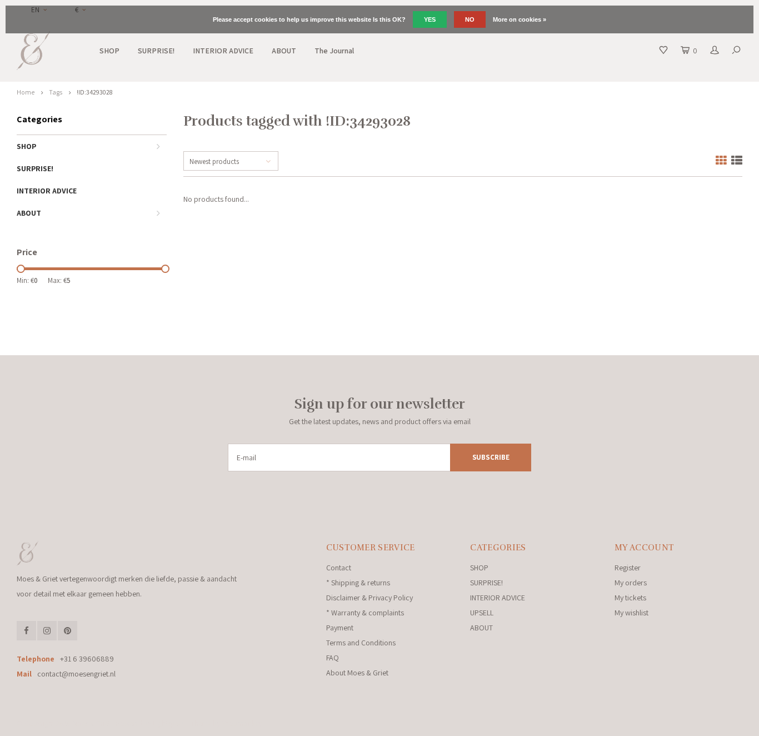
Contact (338, 568)
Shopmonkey (242, 723)
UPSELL (481, 613)
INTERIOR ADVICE (223, 51)
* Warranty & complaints (365, 613)
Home (25, 92)
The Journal (334, 51)
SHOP (109, 51)
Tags (55, 92)
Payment (339, 628)
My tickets (630, 598)
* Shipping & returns (358, 583)
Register (628, 568)
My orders (631, 583)
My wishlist (631, 613)
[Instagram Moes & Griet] (47, 630)
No (470, 19)
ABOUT (284, 51)
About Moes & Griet (357, 673)
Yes (430, 19)
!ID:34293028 (94, 92)
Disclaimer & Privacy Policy (369, 598)
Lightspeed (169, 723)
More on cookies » (519, 19)
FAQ (332, 658)
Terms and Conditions (361, 643)
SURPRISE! (156, 51)
